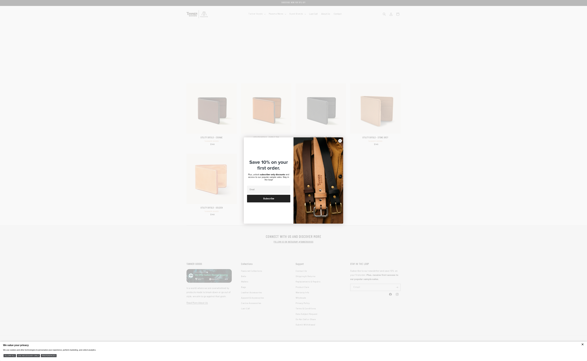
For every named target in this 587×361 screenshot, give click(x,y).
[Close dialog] (340, 141)
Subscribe (268, 198)
